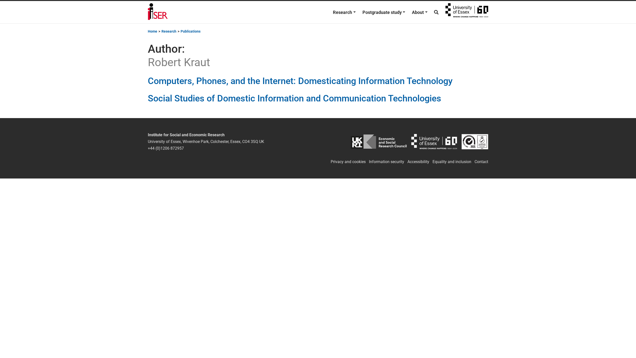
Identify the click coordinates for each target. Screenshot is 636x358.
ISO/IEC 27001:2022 (475, 141)
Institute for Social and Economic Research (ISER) (158, 12)
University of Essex (466, 12)
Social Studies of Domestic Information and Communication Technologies (294, 98)
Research (342, 12)
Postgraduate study (382, 12)
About (418, 12)
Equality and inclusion (452, 161)
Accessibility (418, 161)
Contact (481, 161)
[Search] (436, 12)
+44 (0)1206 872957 (166, 148)
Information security (386, 161)
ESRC (379, 141)
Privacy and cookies (348, 161)
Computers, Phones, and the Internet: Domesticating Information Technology (300, 81)
